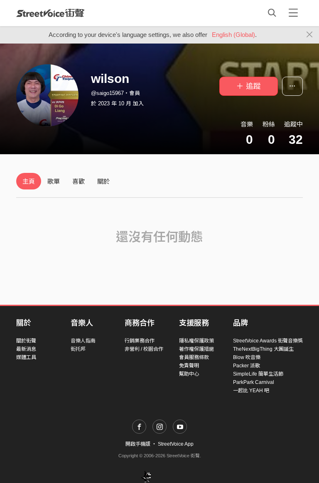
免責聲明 (189, 366)
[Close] (309, 35)
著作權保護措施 (196, 349)
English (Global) (233, 34)
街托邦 (78, 349)
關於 (103, 181)
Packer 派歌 (246, 366)
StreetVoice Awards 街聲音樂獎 (268, 341)
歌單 (53, 181)
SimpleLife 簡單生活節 (258, 374)
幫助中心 (189, 374)
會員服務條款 (194, 357)
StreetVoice (50, 13)
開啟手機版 (137, 444)
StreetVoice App (176, 444)
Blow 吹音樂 (246, 357)
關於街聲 (26, 341)
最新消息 (26, 349)
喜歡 (78, 181)
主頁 (28, 181)
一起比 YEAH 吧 (251, 390)
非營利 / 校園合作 (144, 349)
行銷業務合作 (140, 341)
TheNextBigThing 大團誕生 (263, 349)
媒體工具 (26, 357)
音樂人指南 (83, 341)
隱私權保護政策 (196, 341)
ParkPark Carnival (253, 382)
